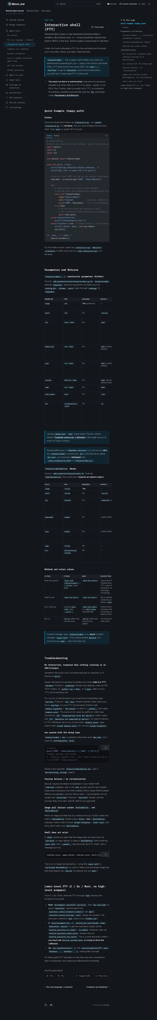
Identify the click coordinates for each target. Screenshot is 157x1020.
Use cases (45, 11)
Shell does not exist (132, 81)
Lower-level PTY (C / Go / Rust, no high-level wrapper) (136, 86)
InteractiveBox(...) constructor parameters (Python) (138, 36)
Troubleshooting (128, 50)
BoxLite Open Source (15, 11)
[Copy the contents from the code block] (106, 135)
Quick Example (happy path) (133, 23)
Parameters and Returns (131, 31)
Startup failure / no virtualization (133, 69)
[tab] (49, 135)
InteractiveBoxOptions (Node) (136, 42)
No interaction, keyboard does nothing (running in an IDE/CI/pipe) (137, 57)
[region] (77, 362)
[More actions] (107, 27)
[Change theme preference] (149, 4)
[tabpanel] (77, 189)
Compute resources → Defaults (69, 437)
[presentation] (77, 189)
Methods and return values (135, 46)
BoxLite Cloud (33, 11)
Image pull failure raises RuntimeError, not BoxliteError (137, 76)
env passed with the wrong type (137, 64)
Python (126, 27)
